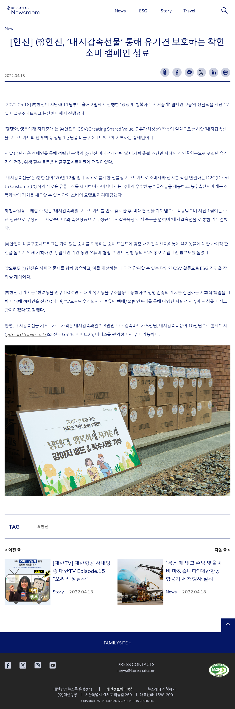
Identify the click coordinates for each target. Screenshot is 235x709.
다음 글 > (222, 550)
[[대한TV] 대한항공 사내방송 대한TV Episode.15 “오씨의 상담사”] (27, 582)
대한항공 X (23, 665)
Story (166, 11)
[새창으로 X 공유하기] (201, 72)
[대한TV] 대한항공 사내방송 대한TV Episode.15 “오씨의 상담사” (82, 570)
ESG (143, 11)
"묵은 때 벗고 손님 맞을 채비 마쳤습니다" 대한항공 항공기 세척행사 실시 (194, 570)
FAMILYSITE (117, 643)
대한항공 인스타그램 (37, 665)
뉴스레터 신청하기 (162, 689)
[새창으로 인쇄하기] (225, 72)
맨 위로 (228, 625)
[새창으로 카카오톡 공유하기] (189, 72)
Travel (189, 11)
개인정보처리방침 (120, 689)
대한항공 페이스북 (8, 665)
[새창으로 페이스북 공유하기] (177, 72)
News (120, 11)
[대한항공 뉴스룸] (23, 10)
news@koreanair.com (136, 670)
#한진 (42, 526)
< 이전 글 (13, 550)
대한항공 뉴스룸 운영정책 (72, 689)
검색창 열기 (224, 10)
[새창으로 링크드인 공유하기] (213, 72)
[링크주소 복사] (165, 72)
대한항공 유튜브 (52, 665)
